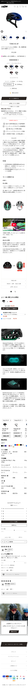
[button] (13, 60)
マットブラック (16, 67)
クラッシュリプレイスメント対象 (15, 131)
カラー (14, 63)
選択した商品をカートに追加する (10, 308)
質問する (14, 525)
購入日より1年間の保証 (15, 129)
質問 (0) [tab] (20, 537)
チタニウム (6, 67)
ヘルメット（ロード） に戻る (15, 644)
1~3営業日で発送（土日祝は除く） (15, 134)
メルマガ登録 (13, 670)
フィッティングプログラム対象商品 (15, 126)
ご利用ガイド (13, 665)
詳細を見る (14, 631)
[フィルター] (6, 541)
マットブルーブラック (11, 67)
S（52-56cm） (8, 84)
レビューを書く (14, 521)
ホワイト (22, 67)
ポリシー (13, 661)
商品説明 (14, 138)
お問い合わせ (14, 286)
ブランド (13, 651)
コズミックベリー (11, 73)
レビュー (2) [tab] (7, 537)
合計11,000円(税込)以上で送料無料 (15, 123)
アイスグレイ (16, 73)
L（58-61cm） (14, 88)
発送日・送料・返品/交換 (14, 283)
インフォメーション (13, 656)
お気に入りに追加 (14, 103)
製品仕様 (14, 280)
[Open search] (2, 541)
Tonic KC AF (10, 312)
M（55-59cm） (19, 84)
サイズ (13, 81)
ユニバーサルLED (7, 318)
